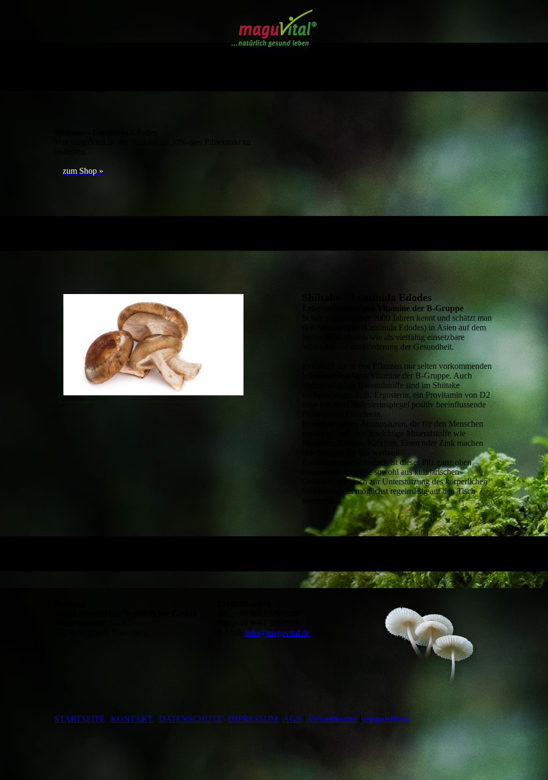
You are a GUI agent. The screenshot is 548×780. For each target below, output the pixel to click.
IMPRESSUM (253, 718)
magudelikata (386, 718)
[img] (274, 28)
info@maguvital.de (277, 632)
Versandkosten (332, 718)
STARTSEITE (80, 718)
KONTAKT (132, 718)
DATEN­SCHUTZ (190, 718)
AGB (292, 718)
